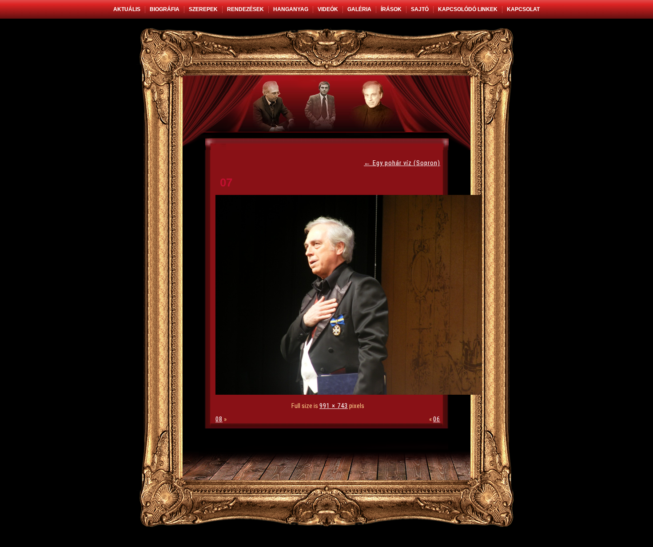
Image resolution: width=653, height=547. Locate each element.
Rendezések (245, 9)
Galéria (359, 9)
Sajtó (420, 9)
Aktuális (126, 9)
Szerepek (203, 9)
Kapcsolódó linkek (468, 9)
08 (219, 419)
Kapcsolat (523, 9)
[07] (350, 392)
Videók (328, 9)
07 (226, 182)
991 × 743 (333, 406)
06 (436, 419)
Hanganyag (290, 9)
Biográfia (164, 9)
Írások (391, 9)
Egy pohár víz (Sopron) (402, 163)
